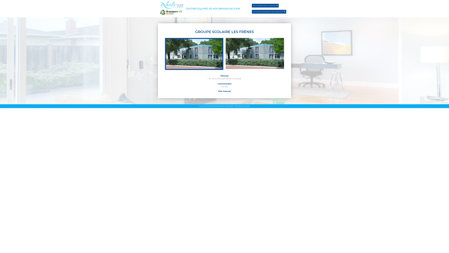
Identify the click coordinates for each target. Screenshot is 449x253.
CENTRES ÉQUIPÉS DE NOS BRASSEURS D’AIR (213, 8)
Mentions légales (242, 106)
